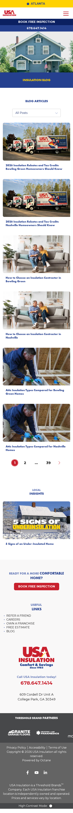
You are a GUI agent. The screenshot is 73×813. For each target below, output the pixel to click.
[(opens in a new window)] (17, 733)
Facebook (27, 772)
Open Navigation (66, 14)
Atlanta (38, 3)
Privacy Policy (16, 747)
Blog (10, 631)
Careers (13, 619)
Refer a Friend (18, 615)
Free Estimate (18, 627)
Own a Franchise (20, 623)
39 (48, 463)
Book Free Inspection (36, 22)
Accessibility (37, 747)
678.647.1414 (36, 28)
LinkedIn (45, 772)
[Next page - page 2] (59, 463)
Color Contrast (52, 806)
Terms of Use (57, 747)
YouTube (36, 772)
